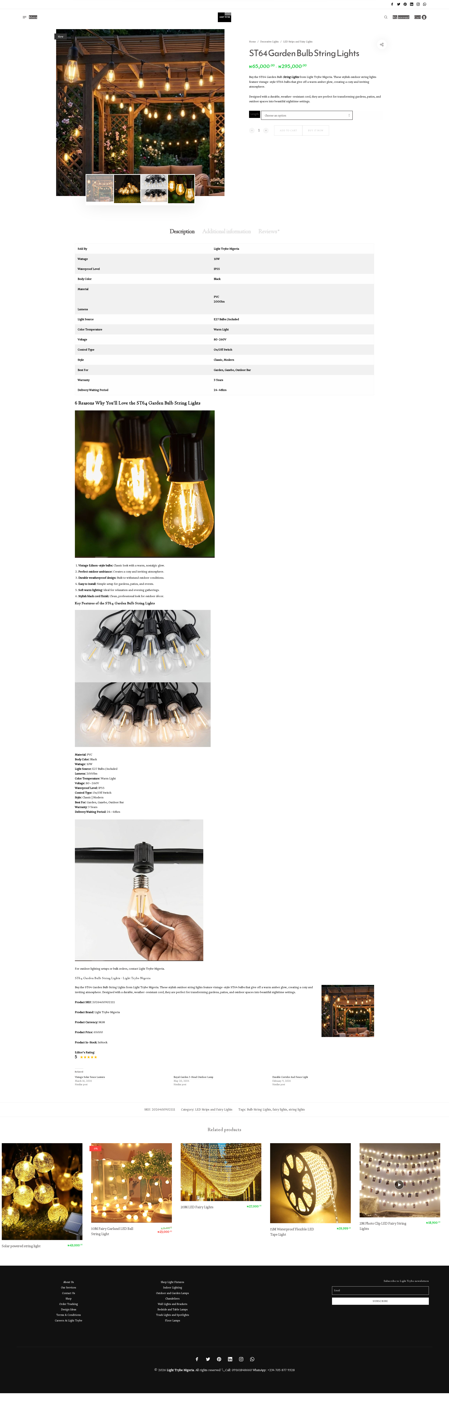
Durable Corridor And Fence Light (290, 1077)
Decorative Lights (269, 41)
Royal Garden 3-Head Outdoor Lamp (193, 1077)
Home (252, 41)
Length (254, 114)
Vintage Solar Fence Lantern (90, 1077)
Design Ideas (68, 1309)
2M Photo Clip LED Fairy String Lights (379, 1226)
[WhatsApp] (424, 4)
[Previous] (73, 112)
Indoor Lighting (172, 1287)
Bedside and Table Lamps (173, 1309)
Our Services (68, 1287)
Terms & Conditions (68, 1314)
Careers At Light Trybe (68, 1320)
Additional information (226, 232)
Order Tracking (68, 1304)
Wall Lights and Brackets (172, 1304)
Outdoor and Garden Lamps (172, 1293)
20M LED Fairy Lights (193, 1207)
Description (182, 232)
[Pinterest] (405, 4)
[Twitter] (398, 4)
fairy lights (280, 1109)
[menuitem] (401, 17)
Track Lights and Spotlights (172, 1314)
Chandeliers (172, 1298)
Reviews (269, 232)
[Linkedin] (411, 4)
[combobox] (306, 115)
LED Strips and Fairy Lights (298, 41)
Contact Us (68, 1293)
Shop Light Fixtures (172, 1282)
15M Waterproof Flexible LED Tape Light (288, 1231)
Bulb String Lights (259, 1109)
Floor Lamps (172, 1320)
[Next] (207, 112)
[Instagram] (418, 4)
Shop (69, 1298)
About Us (68, 1282)
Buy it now (315, 130)
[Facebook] (392, 4)
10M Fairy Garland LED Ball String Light (108, 1231)
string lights (297, 1109)
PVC (216, 296)
